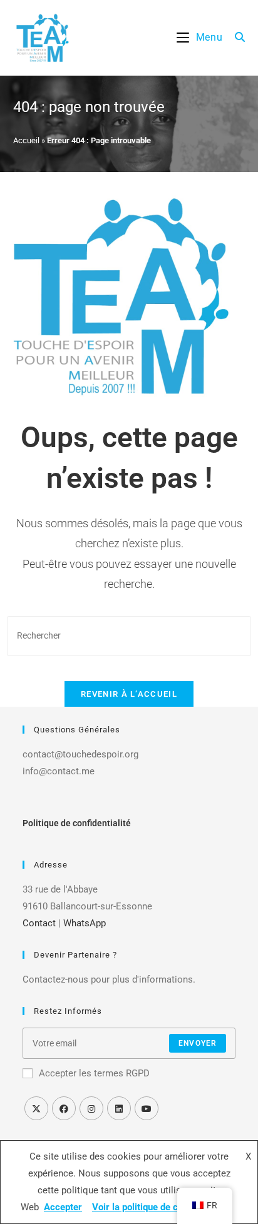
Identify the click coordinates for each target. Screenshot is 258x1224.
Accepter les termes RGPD (94, 1073)
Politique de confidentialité (77, 823)
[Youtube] (146, 1108)
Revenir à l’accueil (129, 694)
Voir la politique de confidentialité (162, 1207)
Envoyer (197, 1043)
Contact (39, 923)
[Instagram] (91, 1108)
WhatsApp (84, 923)
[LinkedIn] (119, 1108)
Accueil (26, 140)
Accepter (63, 1207)
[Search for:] (235, 37)
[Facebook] (64, 1108)
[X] (36, 1108)
